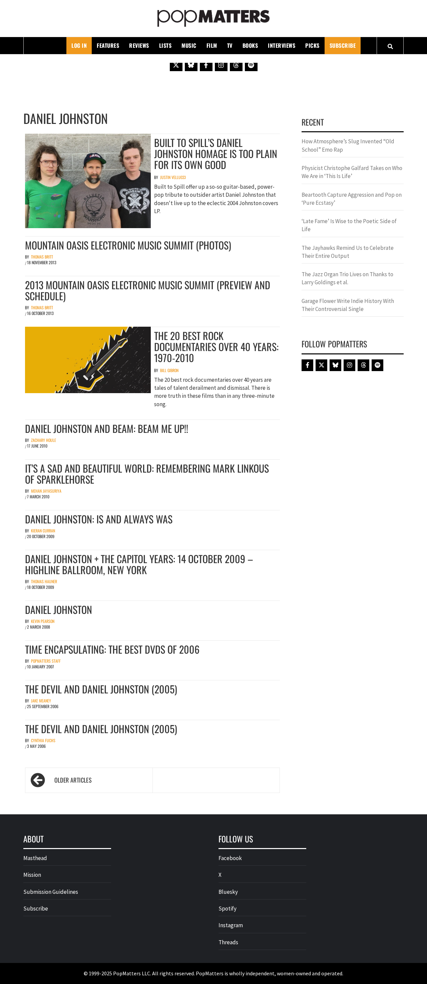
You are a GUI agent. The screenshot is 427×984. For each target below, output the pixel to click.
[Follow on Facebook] (206, 64)
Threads (228, 942)
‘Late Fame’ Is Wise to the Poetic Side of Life (349, 225)
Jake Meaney (41, 700)
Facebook (230, 858)
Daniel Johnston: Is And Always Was (98, 518)
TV (230, 45)
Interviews (281, 45)
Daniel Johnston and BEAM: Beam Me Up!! (106, 428)
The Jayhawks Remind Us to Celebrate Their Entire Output (348, 252)
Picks (312, 45)
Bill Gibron (169, 370)
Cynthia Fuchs (43, 740)
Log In (79, 45)
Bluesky (228, 891)
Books (250, 45)
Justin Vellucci (173, 177)
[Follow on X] (176, 64)
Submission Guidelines (50, 891)
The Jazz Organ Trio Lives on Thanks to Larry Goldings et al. (347, 278)
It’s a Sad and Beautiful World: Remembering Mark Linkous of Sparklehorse (147, 474)
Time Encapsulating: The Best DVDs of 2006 (112, 649)
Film (211, 45)
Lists (165, 45)
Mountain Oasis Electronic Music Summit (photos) (128, 245)
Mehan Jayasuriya (46, 491)
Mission (32, 874)
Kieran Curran (43, 530)
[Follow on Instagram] (221, 64)
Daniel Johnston (58, 609)
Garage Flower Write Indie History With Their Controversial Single (348, 305)
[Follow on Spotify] (251, 64)
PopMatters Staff (46, 661)
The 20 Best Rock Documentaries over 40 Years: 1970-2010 (216, 346)
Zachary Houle (43, 440)
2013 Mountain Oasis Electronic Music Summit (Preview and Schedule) (147, 290)
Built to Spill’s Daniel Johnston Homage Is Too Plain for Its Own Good (215, 153)
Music (188, 45)
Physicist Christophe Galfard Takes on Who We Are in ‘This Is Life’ (352, 172)
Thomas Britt (42, 257)
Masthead (35, 858)
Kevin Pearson (42, 621)
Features (108, 45)
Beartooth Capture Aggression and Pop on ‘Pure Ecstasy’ (352, 198)
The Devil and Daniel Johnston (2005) (101, 688)
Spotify (228, 908)
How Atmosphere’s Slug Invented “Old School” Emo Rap (348, 145)
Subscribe (343, 45)
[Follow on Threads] (236, 64)
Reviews (139, 45)
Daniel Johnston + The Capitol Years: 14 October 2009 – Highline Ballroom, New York (139, 564)
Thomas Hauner (44, 581)
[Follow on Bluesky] (191, 64)
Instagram (231, 925)
